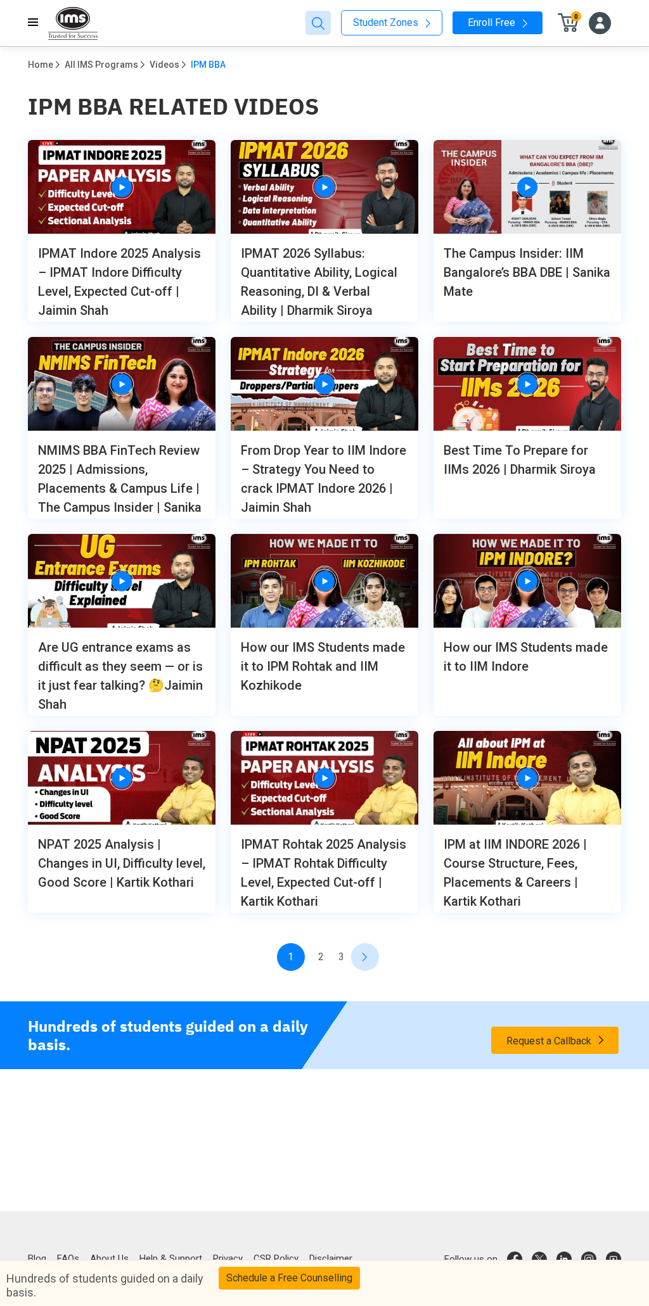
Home (40, 65)
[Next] (365, 957)
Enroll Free (493, 22)
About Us (109, 1258)
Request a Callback (550, 1041)
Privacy (228, 1258)
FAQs (68, 1258)
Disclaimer (330, 1258)
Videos (164, 65)
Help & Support (170, 1258)
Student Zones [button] (387, 22)
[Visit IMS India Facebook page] (514, 1259)
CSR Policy (276, 1258)
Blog (37, 1258)
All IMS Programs (101, 65)
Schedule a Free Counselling (289, 1278)
